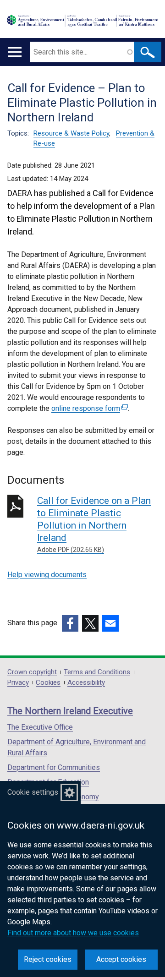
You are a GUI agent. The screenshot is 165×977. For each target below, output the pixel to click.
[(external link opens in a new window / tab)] (70, 623)
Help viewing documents (47, 574)
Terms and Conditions (97, 672)
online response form (88, 408)
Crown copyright (32, 672)
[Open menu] (15, 52)
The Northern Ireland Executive (70, 710)
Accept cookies (121, 959)
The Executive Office (40, 727)
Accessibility (86, 682)
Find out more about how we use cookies (73, 932)
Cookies (48, 682)
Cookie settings (32, 792)
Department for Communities (53, 767)
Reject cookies (48, 959)
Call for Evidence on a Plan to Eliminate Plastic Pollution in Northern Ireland (94, 524)
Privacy (18, 682)
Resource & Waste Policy (71, 133)
